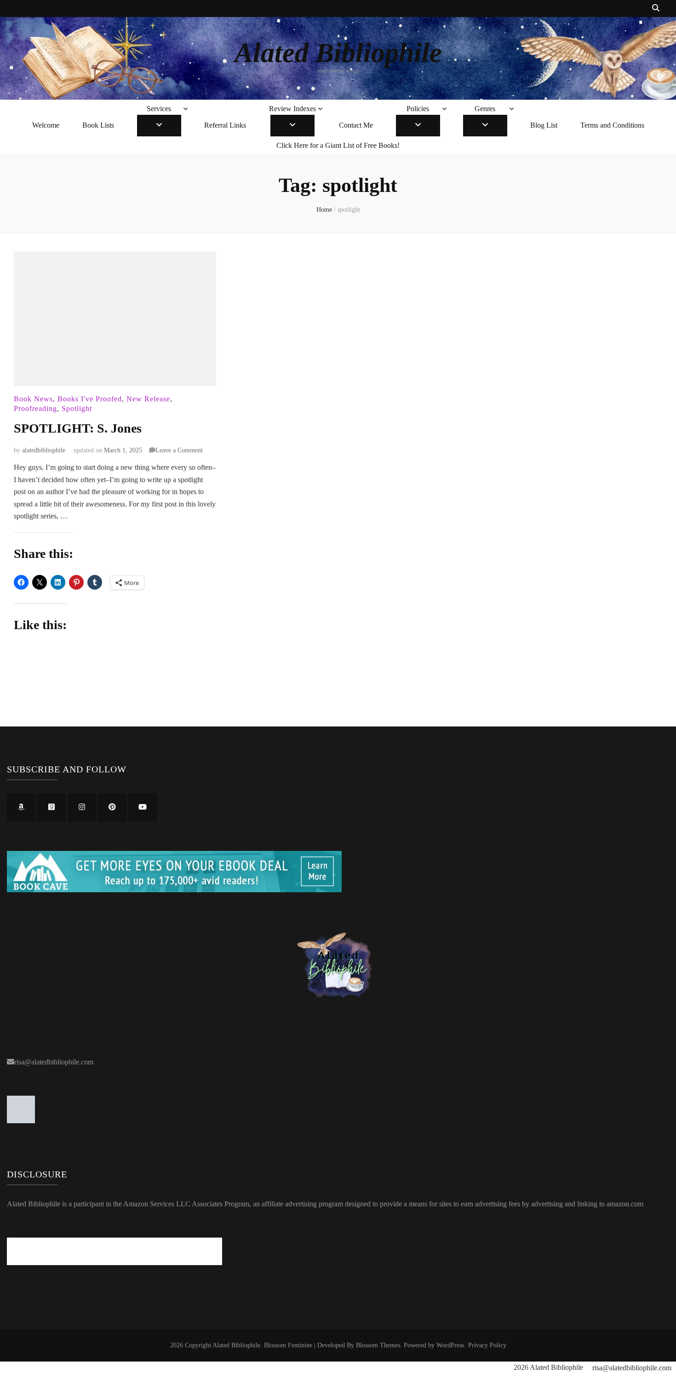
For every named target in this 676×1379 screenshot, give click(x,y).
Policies (418, 109)
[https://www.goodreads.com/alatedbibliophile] (51, 807)
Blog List (543, 125)
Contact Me (356, 125)
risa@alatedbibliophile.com (53, 1062)
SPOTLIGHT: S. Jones (78, 428)
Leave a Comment (179, 450)
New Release (148, 399)
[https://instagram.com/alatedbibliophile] (82, 807)
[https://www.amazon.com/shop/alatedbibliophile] (21, 807)
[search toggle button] (655, 8)
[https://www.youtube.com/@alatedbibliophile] (142, 807)
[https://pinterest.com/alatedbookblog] (112, 807)
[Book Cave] (174, 890)
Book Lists (98, 125)
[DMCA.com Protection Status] (21, 1121)
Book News (33, 399)
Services (159, 109)
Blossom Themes (378, 1345)
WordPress (450, 1345)
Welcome (45, 125)
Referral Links (225, 125)
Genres (485, 109)
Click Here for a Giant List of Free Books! (338, 145)
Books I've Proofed (89, 399)
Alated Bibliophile (338, 53)
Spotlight (77, 408)
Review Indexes (292, 109)
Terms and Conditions (612, 125)
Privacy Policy (487, 1345)
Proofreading (35, 408)
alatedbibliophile (43, 450)
